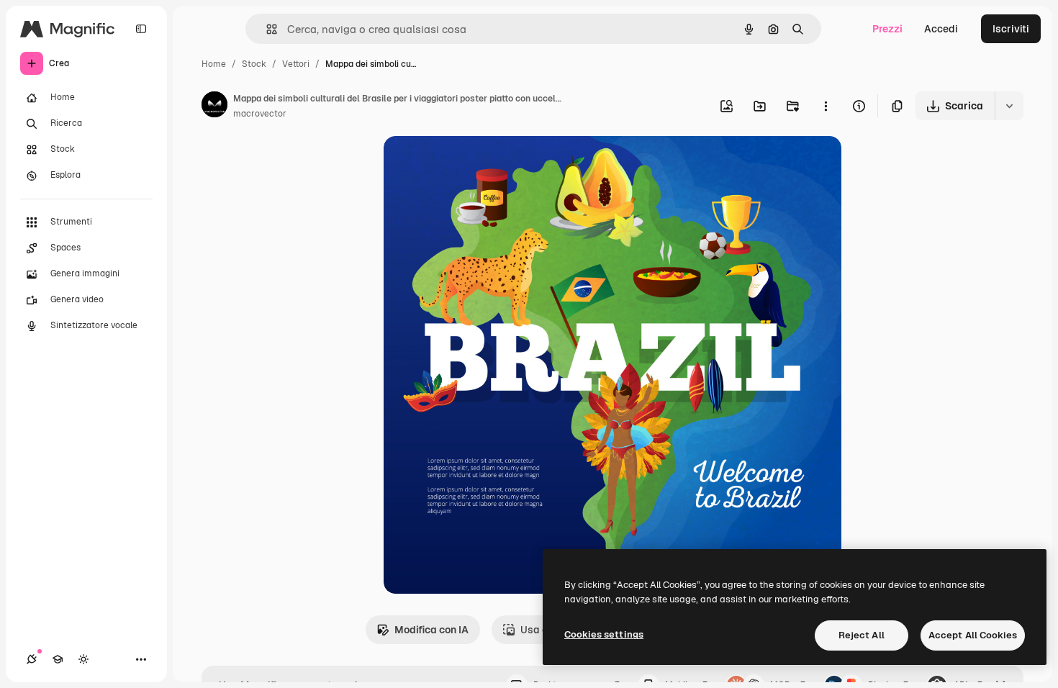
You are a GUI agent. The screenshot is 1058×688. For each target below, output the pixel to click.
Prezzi (887, 28)
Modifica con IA (431, 629)
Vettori (295, 64)
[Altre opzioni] (825, 105)
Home (214, 64)
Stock (254, 64)
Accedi (941, 28)
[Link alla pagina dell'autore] (214, 106)
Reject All (861, 635)
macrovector (259, 113)
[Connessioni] (31, 659)
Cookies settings (603, 634)
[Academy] (57, 659)
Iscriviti (1011, 28)
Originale (479, 164)
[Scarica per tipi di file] (1009, 105)
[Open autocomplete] (266, 29)
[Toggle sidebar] (141, 28)
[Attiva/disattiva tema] (83, 659)
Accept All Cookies (972, 635)
